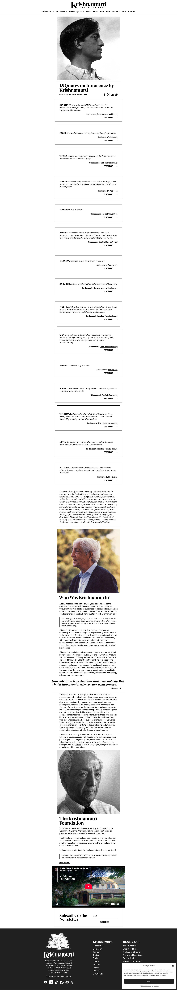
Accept (149, 981)
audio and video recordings (73, 747)
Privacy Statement (146, 986)
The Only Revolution (109, 214)
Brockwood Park (130, 949)
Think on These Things (108, 163)
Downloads (98, 974)
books (78, 745)
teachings (101, 834)
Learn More (64, 863)
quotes (62, 504)
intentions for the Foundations (87, 850)
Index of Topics (98, 496)
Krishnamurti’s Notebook (107, 137)
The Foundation (129, 946)
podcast (95, 514)
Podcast (96, 971)
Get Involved (128, 958)
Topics (96, 955)
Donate (115, 12)
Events (72, 12)
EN (123, 12)
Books (88, 12)
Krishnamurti (46, 12)
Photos (96, 968)
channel (96, 517)
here (85, 507)
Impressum (155, 986)
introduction (106, 512)
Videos (96, 962)
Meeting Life (112, 265)
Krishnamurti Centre (131, 952)
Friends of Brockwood (132, 962)
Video (95, 12)
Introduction (98, 946)
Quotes (79, 12)
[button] (173, 966)
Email (69, 968)
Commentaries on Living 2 (107, 114)
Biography (97, 949)
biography (67, 514)
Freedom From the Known (107, 316)
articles (101, 501)
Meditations (112, 477)
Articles (96, 965)
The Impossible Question (107, 423)
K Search (131, 12)
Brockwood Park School (133, 955)
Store (108, 12)
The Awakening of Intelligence (105, 288)
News (102, 12)
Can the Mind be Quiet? (108, 242)
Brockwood (60, 12)
